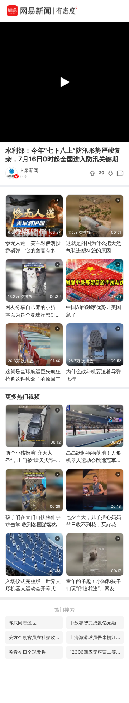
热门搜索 (64, 610)
